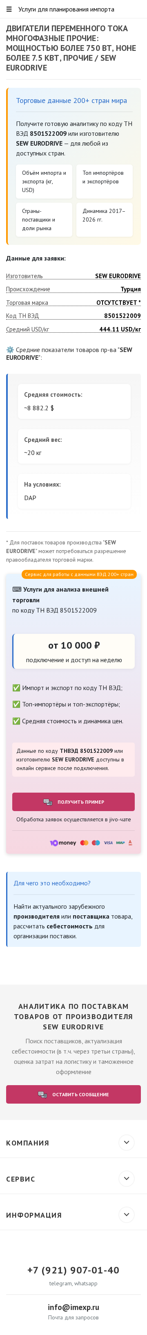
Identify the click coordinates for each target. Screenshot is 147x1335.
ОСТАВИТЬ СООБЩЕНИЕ (80, 1094)
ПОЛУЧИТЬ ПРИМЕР (80, 802)
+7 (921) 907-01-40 (73, 1270)
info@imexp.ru (73, 1307)
